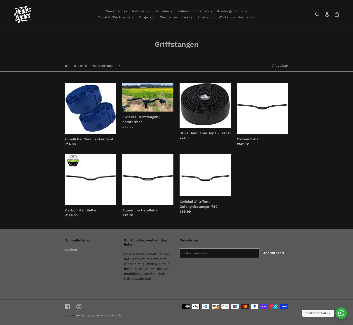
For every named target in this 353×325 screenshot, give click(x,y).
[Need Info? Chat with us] (341, 313)
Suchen (71, 250)
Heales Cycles (85, 315)
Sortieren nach (76, 66)
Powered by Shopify (108, 315)
